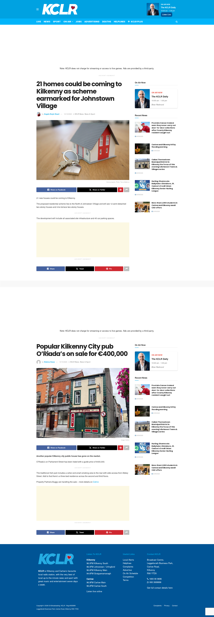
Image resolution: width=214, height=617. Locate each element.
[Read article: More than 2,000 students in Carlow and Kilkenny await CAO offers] (142, 207)
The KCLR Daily (168, 7)
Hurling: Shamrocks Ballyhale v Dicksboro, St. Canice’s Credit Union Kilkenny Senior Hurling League (163, 186)
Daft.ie (96, 481)
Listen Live (166, 14)
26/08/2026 (139, 136)
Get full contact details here (160, 587)
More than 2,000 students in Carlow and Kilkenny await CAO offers (164, 205)
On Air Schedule (130, 573)
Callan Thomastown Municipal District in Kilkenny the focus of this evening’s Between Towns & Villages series (164, 164)
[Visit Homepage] (60, 9)
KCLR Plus (137, 21)
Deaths (106, 21)
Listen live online (94, 591)
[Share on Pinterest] (120, 189)
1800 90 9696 (155, 578)
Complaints (128, 566)
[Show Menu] (37, 9)
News (47, 21)
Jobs (79, 21)
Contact (175, 605)
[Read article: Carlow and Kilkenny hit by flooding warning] (142, 148)
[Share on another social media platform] (126, 189)
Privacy (167, 605)
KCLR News (79, 114)
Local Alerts (128, 559)
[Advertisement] (107, 45)
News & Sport (90, 114)
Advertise (127, 569)
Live (38, 21)
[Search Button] (177, 22)
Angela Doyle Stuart (51, 114)
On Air (67, 21)
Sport (57, 21)
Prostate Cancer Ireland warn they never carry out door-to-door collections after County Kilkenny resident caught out (164, 128)
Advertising (91, 21)
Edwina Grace (49, 362)
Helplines (119, 21)
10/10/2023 (68, 114)
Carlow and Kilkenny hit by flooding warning (164, 145)
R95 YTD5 (152, 573)
